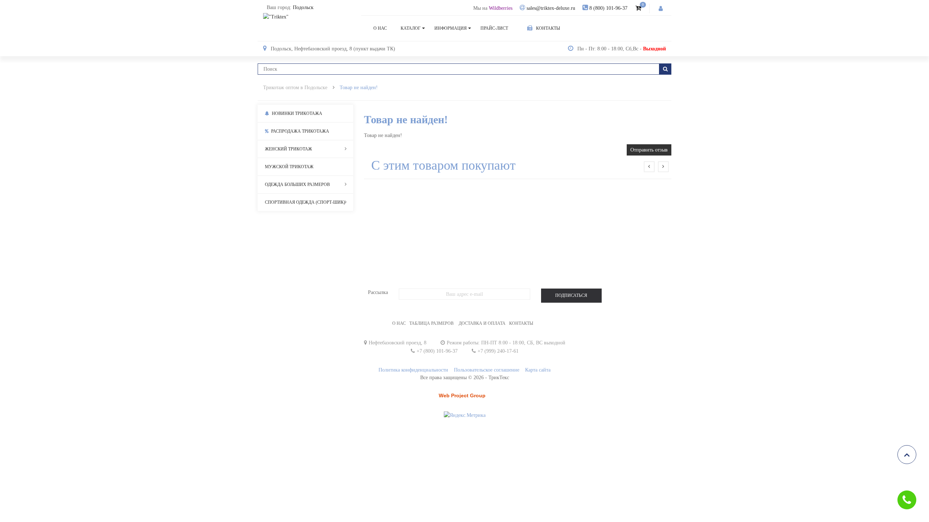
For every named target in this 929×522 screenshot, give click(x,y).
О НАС (399, 323)
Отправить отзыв (649, 150)
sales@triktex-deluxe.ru (551, 8)
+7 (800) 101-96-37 (437, 351)
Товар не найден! (359, 87)
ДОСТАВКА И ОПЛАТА (482, 323)
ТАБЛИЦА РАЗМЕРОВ (431, 323)
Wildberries (500, 8)
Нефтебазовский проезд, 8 (397, 342)
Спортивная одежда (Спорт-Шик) (305, 202)
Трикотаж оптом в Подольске (295, 87)
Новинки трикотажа (296, 113)
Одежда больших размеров (297, 184)
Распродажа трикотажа (299, 131)
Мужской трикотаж (289, 166)
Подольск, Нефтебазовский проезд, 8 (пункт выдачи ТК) (333, 48)
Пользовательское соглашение (486, 370)
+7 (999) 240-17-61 (498, 351)
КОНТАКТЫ (521, 323)
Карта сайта (538, 370)
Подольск (303, 7)
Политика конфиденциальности (413, 370)
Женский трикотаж (288, 149)
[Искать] (665, 69)
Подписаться (571, 295)
